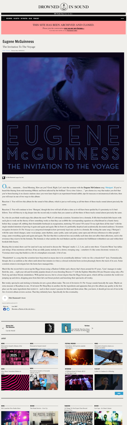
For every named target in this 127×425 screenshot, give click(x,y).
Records (9, 18)
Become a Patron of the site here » (23, 309)
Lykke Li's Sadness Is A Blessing (104, 371)
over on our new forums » (74, 28)
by (10, 177)
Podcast (36, 18)
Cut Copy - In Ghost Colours (102, 408)
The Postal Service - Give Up (38, 408)
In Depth (16, 18)
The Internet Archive (72, 30)
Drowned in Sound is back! (38, 346)
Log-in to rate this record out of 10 (9, 303)
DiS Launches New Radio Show (11, 408)
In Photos (24, 18)
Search (122, 18)
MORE (119, 393)
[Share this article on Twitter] (8, 309)
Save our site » (63, 14)
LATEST (3, 338)
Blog (30, 18)
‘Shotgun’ (109, 187)
